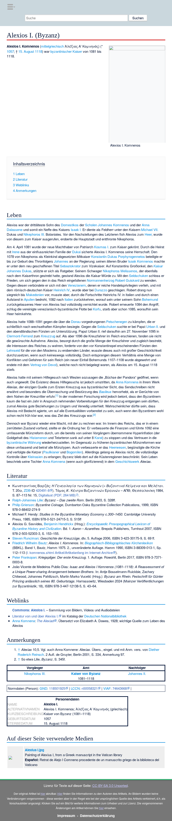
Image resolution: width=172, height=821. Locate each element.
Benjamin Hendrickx (58, 523)
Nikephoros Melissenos (120, 270)
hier (43, 793)
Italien (68, 299)
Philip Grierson (23, 504)
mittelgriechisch (52, 46)
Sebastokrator (70, 265)
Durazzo (101, 290)
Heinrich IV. (62, 290)
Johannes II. (137, 673)
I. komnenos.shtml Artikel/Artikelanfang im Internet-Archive (70, 552)
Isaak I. (76, 229)
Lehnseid (13, 350)
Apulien (29, 299)
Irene (15, 251)
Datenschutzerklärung (97, 815)
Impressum (66, 815)
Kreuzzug (48, 336)
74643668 (119, 688)
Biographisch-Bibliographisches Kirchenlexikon (119, 542)
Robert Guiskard (127, 280)
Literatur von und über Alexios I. (35, 616)
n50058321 (90, 688)
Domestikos (70, 224)
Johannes (61, 261)
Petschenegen (116, 321)
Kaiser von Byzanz (86, 673)
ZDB (27, 490)
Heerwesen (117, 447)
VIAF (107, 688)
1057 (10, 51)
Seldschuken (138, 275)
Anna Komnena (127, 382)
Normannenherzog (100, 280)
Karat (98, 437)
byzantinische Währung (24, 442)
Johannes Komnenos (113, 224)
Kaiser (77, 51)
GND (43, 688)
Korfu (97, 309)
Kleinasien (35, 456)
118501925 (57, 688)
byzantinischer (61, 51)
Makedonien (35, 294)
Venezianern (77, 285)
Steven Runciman (25, 538)
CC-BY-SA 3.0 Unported (110, 785)
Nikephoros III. (34, 234)
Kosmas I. (101, 246)
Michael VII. (149, 229)
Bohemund (150, 299)
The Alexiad (45, 620)
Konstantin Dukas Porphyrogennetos (118, 256)
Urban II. (152, 326)
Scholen (91, 224)
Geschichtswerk (127, 461)
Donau (76, 321)
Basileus (105, 391)
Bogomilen (74, 452)
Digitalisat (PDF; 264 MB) (57, 495)
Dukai (76, 251)
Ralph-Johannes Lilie (27, 500)
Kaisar (158, 265)
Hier (59, 793)
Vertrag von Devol (43, 364)
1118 (38, 51)
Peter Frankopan (24, 557)
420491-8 (42, 490)
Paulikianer (51, 452)
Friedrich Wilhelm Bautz (29, 542)
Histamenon (38, 437)
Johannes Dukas (19, 270)
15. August (26, 51)
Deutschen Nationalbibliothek (105, 616)
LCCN (75, 688)
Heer (148, 234)
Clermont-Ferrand (20, 336)
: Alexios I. (28, 610)
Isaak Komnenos (140, 261)
